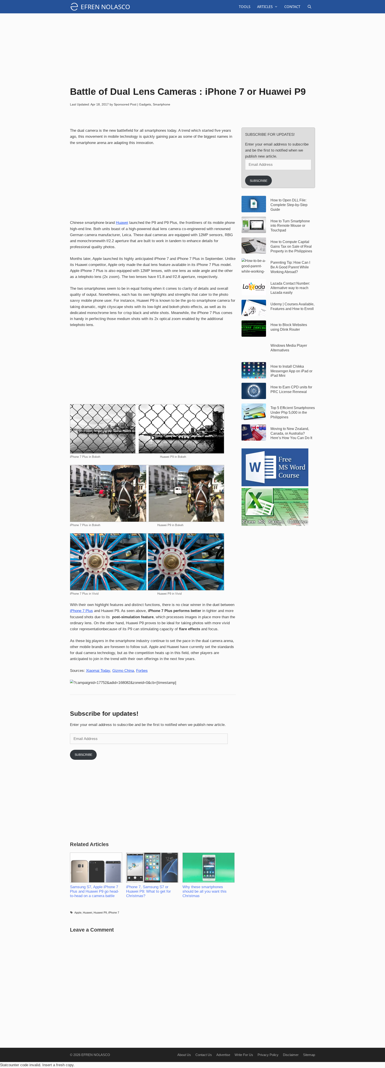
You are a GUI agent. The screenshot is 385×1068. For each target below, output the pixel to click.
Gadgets (145, 104)
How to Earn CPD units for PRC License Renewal (291, 389)
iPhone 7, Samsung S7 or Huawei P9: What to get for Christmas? (148, 891)
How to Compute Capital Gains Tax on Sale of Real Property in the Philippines (291, 246)
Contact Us (203, 1055)
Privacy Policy (268, 1055)
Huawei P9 (100, 912)
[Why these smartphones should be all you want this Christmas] (208, 868)
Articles (265, 6)
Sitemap (309, 1055)
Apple (78, 912)
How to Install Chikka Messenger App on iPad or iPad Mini (291, 371)
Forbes (142, 671)
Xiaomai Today (98, 671)
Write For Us (244, 1055)
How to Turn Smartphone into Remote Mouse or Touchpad (290, 225)
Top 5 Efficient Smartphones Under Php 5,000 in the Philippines (292, 412)
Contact (292, 6)
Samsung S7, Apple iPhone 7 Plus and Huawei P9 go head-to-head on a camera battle (94, 891)
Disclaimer (291, 1055)
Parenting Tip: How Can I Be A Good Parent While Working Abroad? (290, 267)
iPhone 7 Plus (81, 611)
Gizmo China (123, 671)
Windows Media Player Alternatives (288, 348)
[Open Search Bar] (309, 6)
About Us (184, 1055)
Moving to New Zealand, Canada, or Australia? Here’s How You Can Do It (291, 433)
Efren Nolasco (105, 6)
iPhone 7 (113, 912)
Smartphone (161, 104)
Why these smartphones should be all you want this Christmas (204, 891)
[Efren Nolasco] (75, 6)
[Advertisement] (192, 49)
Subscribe (83, 754)
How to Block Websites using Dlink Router (288, 327)
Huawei (122, 223)
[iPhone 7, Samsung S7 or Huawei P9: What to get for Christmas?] (152, 868)
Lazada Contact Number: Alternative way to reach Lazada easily (290, 288)
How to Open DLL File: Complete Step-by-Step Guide (288, 204)
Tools (244, 6)
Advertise (223, 1055)
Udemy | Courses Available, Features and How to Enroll (292, 306)
